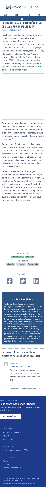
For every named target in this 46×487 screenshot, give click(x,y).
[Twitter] (6, 15)
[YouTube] (29, 15)
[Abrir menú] (23, 18)
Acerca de (6, 461)
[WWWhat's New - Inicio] (23, 7)
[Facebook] (17, 15)
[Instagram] (40, 15)
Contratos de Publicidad (12, 468)
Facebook (29, 257)
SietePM (34, 483)
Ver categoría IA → (10, 416)
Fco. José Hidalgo (25, 299)
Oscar (12, 364)
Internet (21, 264)
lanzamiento (33, 264)
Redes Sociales (8, 439)
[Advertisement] (23, 96)
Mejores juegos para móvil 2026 (15, 450)
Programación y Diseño (12, 432)
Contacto (6, 464)
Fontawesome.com (15, 483)
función (11, 264)
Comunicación (17, 257)
